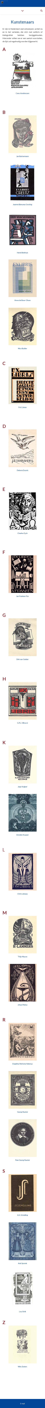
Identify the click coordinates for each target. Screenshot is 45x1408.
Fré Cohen (22, 407)
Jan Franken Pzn (22, 596)
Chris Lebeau (22, 894)
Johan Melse (22, 1005)
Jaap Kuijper (22, 787)
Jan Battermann (22, 156)
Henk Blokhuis (22, 253)
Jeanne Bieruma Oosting (22, 204)
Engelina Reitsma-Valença (22, 1064)
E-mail (22, 1404)
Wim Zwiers (22, 1366)
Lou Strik (22, 1311)
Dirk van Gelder (22, 659)
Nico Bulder (22, 348)
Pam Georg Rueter (22, 1160)
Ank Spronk (22, 1263)
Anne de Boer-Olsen (22, 300)
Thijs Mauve (22, 957)
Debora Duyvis (22, 470)
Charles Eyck (23, 533)
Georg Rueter (22, 1112)
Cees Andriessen (22, 93)
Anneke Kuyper (22, 835)
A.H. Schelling (22, 1215)
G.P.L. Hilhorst (22, 723)
